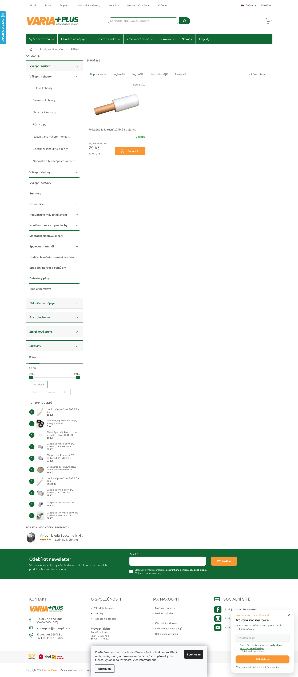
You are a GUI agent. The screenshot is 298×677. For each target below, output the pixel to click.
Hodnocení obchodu (138, 5)
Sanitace (35, 193)
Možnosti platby (164, 613)
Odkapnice (36, 204)
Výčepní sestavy (40, 183)
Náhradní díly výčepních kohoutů (54, 161)
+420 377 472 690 (49, 619)
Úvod (33, 5)
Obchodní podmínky (89, 5)
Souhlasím (194, 654)
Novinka (51, 392)
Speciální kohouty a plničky (50, 148)
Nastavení (105, 668)
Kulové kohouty (43, 88)
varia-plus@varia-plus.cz (53, 628)
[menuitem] (41, 39)
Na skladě (38, 384)
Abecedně (180, 74)
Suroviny (35, 346)
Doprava (64, 5)
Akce (35, 392)
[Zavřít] (289, 615)
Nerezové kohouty (44, 112)
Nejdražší (137, 74)
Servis (48, 5)
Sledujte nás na (240, 609)
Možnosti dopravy (165, 608)
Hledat (184, 20)
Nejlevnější (119, 74)
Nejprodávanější (159, 74)
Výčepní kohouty (40, 76)
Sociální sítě (236, 599)
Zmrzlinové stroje (40, 331)
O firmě (162, 5)
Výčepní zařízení (40, 66)
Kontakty (114, 5)
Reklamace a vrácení (166, 633)
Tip (65, 392)
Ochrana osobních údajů (168, 628)
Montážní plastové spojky (46, 236)
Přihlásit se (224, 561)
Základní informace (103, 608)
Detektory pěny (39, 278)
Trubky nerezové (40, 289)
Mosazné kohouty (44, 100)
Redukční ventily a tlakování (48, 214)
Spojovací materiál (41, 246)
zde (154, 660)
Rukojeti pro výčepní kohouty (51, 136)
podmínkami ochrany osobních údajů (186, 569)
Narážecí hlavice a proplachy (48, 225)
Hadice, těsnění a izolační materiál (51, 257)
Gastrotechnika (39, 317)
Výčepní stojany (40, 172)
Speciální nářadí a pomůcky (47, 267)
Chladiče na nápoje (42, 303)
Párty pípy (39, 124)
